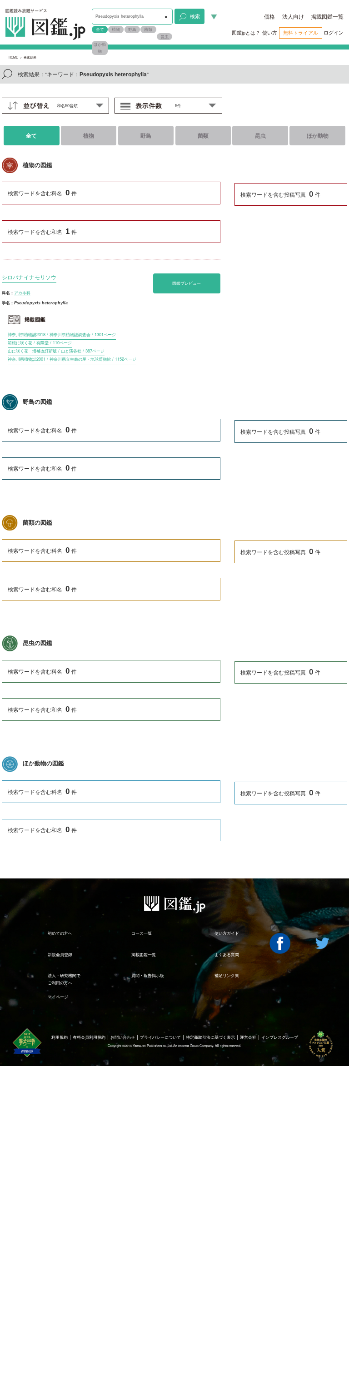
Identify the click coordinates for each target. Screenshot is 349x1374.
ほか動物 (100, 47)
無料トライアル (300, 32)
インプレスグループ (279, 1037)
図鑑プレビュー (186, 283)
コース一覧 (141, 933)
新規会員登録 (60, 954)
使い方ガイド (226, 933)
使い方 (269, 32)
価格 (269, 16)
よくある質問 (226, 954)
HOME (13, 57)
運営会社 (248, 1037)
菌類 (148, 29)
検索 (195, 16)
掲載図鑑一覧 (327, 16)
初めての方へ (60, 933)
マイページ (58, 996)
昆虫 (164, 36)
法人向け (293, 16)
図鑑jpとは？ (246, 32)
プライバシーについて (160, 1037)
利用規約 (59, 1037)
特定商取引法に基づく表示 (210, 1037)
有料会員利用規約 (89, 1037)
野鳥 (132, 29)
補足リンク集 (226, 975)
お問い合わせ (122, 1037)
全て (100, 29)
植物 (116, 29)
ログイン (334, 32)
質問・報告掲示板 (147, 975)
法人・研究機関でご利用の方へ (64, 979)
